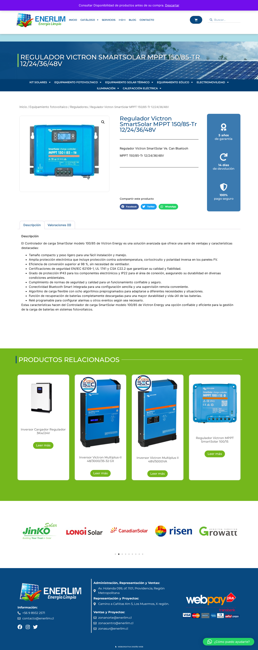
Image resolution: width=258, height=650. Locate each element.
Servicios (108, 19)
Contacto (147, 19)
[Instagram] (27, 627)
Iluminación (106, 88)
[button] (103, 122)
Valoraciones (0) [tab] (59, 225)
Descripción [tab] (32, 225)
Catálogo (87, 19)
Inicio (73, 19)
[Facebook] (20, 627)
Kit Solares (38, 82)
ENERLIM (26, 37)
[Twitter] (35, 627)
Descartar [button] (172, 5)
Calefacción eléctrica (140, 88)
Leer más (43, 445)
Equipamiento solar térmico (127, 82)
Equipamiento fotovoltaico (76, 82)
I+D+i (122, 19)
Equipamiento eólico (173, 82)
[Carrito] (196, 20)
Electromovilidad (211, 82)
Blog (132, 19)
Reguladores (79, 107)
